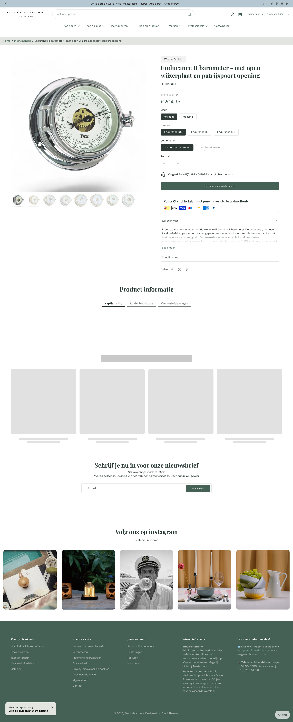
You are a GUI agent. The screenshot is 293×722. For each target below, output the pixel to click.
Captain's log (222, 26)
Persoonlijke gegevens (141, 646)
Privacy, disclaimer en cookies (91, 669)
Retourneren (80, 652)
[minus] (164, 163)
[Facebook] (271, 4)
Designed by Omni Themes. (162, 713)
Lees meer (168, 247)
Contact (77, 686)
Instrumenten (119, 26)
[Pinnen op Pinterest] (187, 269)
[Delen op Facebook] (172, 269)
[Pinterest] (276, 4)
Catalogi (16, 669)
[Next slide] (263, 4)
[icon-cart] (240, 14)
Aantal (165, 156)
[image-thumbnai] (18, 200)
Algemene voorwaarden (87, 657)
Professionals (196, 26)
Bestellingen (135, 652)
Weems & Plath (173, 59)
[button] (220, 186)
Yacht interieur (20, 657)
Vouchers (133, 663)
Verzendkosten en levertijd (89, 646)
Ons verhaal (80, 663)
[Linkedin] (287, 4)
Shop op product (148, 26)
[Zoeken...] (189, 14)
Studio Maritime (134, 713)
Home (7, 41)
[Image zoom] (78, 124)
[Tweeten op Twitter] (179, 269)
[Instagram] (282, 4)
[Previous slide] (6, 4)
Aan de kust (93, 26)
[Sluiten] (52, 707)
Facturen (133, 657)
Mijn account (80, 680)
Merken (173, 26)
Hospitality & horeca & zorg (27, 646)
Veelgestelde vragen (85, 674)
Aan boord (70, 26)
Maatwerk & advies (22, 663)
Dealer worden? (20, 652)
